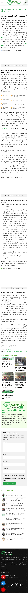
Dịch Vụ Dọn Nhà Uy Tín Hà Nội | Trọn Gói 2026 (15, 538)
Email (5, 461)
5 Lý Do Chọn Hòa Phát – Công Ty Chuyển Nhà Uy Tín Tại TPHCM (15, 494)
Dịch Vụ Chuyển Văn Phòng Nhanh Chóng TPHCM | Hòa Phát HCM (15, 533)
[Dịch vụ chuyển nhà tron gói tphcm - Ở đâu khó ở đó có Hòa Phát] (14, 2)
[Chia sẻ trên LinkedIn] (16, 346)
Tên (4, 455)
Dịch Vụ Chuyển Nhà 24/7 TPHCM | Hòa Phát (15, 524)
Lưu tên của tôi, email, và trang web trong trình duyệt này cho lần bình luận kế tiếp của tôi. (14, 478)
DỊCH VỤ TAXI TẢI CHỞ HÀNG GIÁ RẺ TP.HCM (15, 351)
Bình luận (6, 442)
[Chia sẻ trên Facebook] (5, 346)
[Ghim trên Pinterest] (13, 346)
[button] (2, 3)
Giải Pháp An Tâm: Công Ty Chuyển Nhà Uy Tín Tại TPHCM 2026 (15, 514)
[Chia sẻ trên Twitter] (7, 346)
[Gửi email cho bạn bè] (10, 346)
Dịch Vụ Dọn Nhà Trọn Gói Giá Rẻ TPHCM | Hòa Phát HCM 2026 (15, 504)
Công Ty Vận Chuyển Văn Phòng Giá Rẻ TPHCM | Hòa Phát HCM (15, 519)
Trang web (5, 468)
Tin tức (3, 7)
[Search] (26, 2)
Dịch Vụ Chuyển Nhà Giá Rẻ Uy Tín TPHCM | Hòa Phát (15, 529)
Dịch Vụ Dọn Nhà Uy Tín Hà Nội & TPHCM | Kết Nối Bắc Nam (15, 499)
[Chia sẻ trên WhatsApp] (2, 346)
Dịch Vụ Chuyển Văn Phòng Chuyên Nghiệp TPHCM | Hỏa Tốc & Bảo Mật (15, 509)
